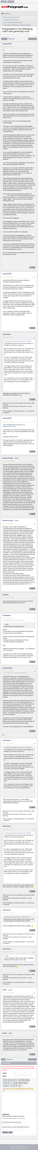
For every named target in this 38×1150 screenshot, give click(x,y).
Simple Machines (23, 1148)
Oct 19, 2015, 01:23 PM (8, 421)
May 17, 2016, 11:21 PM (8, 951)
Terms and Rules (18, 1146)
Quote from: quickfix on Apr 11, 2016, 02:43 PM (17, 917)
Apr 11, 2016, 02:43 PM (8, 597)
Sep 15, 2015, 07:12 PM (8, 337)
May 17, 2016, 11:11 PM (8, 829)
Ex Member (7, 615)
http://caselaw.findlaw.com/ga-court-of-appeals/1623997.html (14, 425)
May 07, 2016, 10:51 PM (8, 671)
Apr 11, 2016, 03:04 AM (8, 461)
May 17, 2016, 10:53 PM (8, 743)
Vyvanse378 (7, 44)
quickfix (6, 595)
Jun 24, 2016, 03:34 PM (8, 1036)
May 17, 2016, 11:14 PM (8, 912)
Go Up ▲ (25, 1146)
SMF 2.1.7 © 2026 (15, 1148)
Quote (33, 267)
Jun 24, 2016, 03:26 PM (8, 992)
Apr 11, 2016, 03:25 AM (8, 523)
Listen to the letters (7, 1118)
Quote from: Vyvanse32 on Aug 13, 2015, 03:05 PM (18, 341)
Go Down (4, 38)
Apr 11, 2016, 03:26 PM (8, 618)
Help (12, 1146)
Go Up (3, 1059)
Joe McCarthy (7, 668)
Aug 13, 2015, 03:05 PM (8, 276)
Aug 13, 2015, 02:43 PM (8, 46)
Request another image (19, 1118)
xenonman (7, 334)
